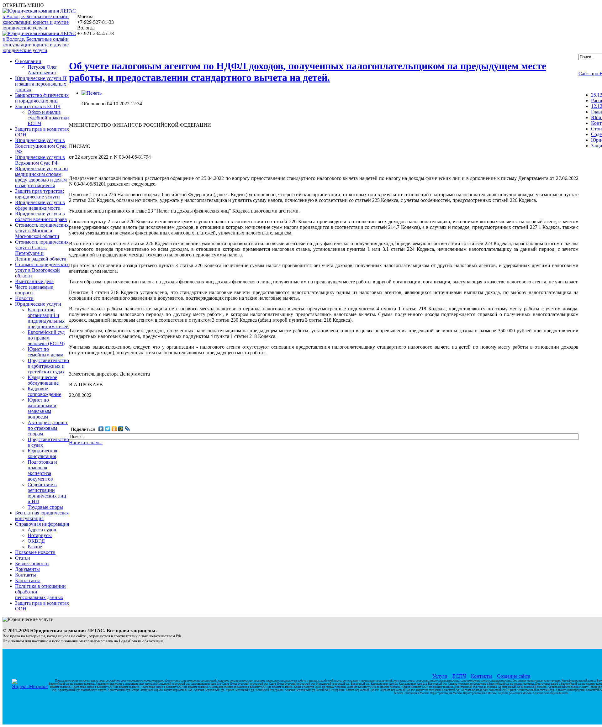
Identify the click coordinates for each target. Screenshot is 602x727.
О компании (28, 61)
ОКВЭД (36, 541)
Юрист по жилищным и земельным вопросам (42, 408)
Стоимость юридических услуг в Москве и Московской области (42, 230)
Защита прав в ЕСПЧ (38, 106)
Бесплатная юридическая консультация (42, 515)
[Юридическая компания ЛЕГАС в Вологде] (40, 27)
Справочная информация (42, 524)
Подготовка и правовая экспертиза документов (42, 470)
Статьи (22, 558)
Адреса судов (42, 529)
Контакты (25, 574)
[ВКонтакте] (101, 429)
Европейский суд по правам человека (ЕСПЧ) (46, 337)
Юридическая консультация (42, 453)
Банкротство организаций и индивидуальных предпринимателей (48, 318)
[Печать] (92, 93)
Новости (24, 298)
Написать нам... (86, 442)
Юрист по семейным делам (45, 351)
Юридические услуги (38, 304)
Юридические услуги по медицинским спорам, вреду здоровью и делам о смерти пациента (41, 177)
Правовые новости (35, 552)
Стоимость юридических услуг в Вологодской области (42, 270)
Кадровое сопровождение (44, 391)
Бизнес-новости (32, 563)
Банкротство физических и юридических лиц (42, 97)
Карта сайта (27, 580)
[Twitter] (107, 429)
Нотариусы (40, 535)
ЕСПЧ (459, 676)
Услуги (439, 676)
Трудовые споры (45, 507)
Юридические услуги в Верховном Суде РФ (40, 160)
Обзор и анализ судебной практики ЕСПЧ (48, 117)
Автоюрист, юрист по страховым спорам (48, 428)
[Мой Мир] (121, 429)
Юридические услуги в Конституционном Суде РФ (40, 146)
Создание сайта (513, 676)
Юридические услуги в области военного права (41, 216)
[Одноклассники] (114, 429)
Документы (27, 569)
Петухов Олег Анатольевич (42, 69)
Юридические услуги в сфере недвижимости (40, 205)
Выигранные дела (34, 281)
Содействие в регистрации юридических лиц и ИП (47, 493)
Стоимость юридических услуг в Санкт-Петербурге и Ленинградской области (42, 250)
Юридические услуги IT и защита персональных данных (41, 84)
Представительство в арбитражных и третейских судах (48, 366)
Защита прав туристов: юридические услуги (39, 193)
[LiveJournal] (127, 429)
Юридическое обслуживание (43, 380)
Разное (35, 546)
